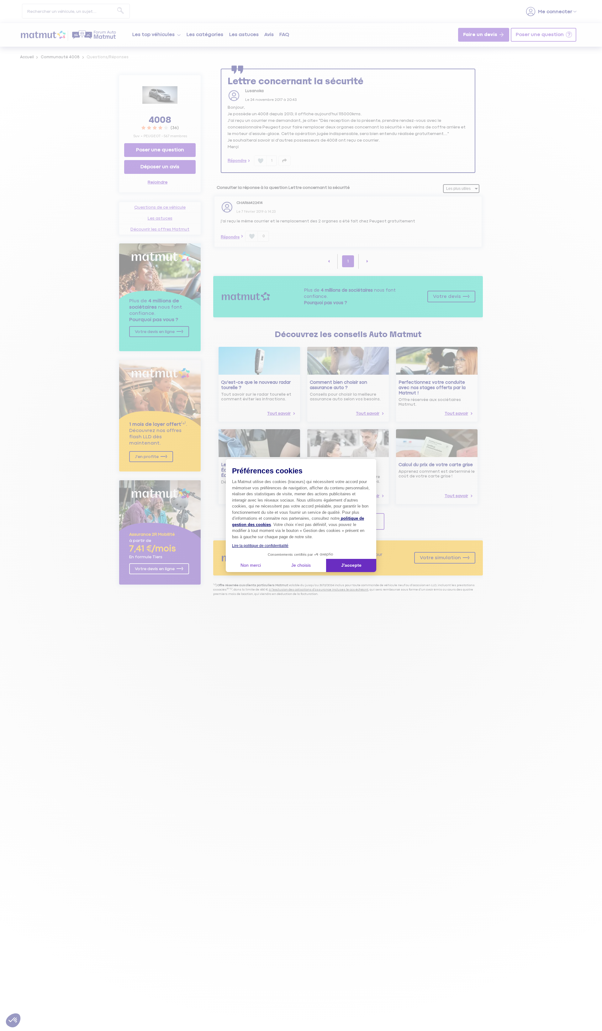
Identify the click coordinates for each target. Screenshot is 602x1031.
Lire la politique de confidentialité (260, 546)
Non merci (250, 565)
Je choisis (301, 565)
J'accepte (351, 565)
